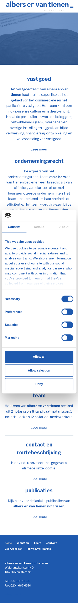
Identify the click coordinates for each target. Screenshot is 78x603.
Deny (39, 384)
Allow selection (39, 370)
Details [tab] (39, 227)
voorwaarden (13, 548)
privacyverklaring (39, 548)
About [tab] (63, 227)
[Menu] (71, 6)
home (8, 543)
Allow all (39, 356)
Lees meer (39, 149)
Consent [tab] (14, 227)
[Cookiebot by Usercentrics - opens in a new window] (55, 215)
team (37, 543)
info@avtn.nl (13, 594)
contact (51, 543)
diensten (23, 543)
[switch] (67, 311)
